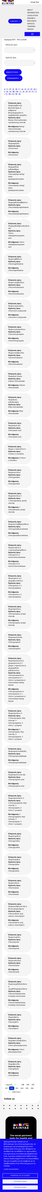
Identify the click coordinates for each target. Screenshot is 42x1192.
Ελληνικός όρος (11, 45)
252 (12, 1088)
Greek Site (35, 2)
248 (23, 1084)
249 (28, 1084)
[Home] (8, 2)
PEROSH (30, 29)
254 (22, 1088)
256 (32, 1088)
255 (27, 1088)
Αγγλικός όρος (11, 57)
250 (33, 1084)
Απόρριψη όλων (20, 1181)
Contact (14, 21)
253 (17, 1088)
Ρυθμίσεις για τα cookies (20, 1175)
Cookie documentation (11, 1169)
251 (7, 1088)
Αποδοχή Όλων (20, 1187)
